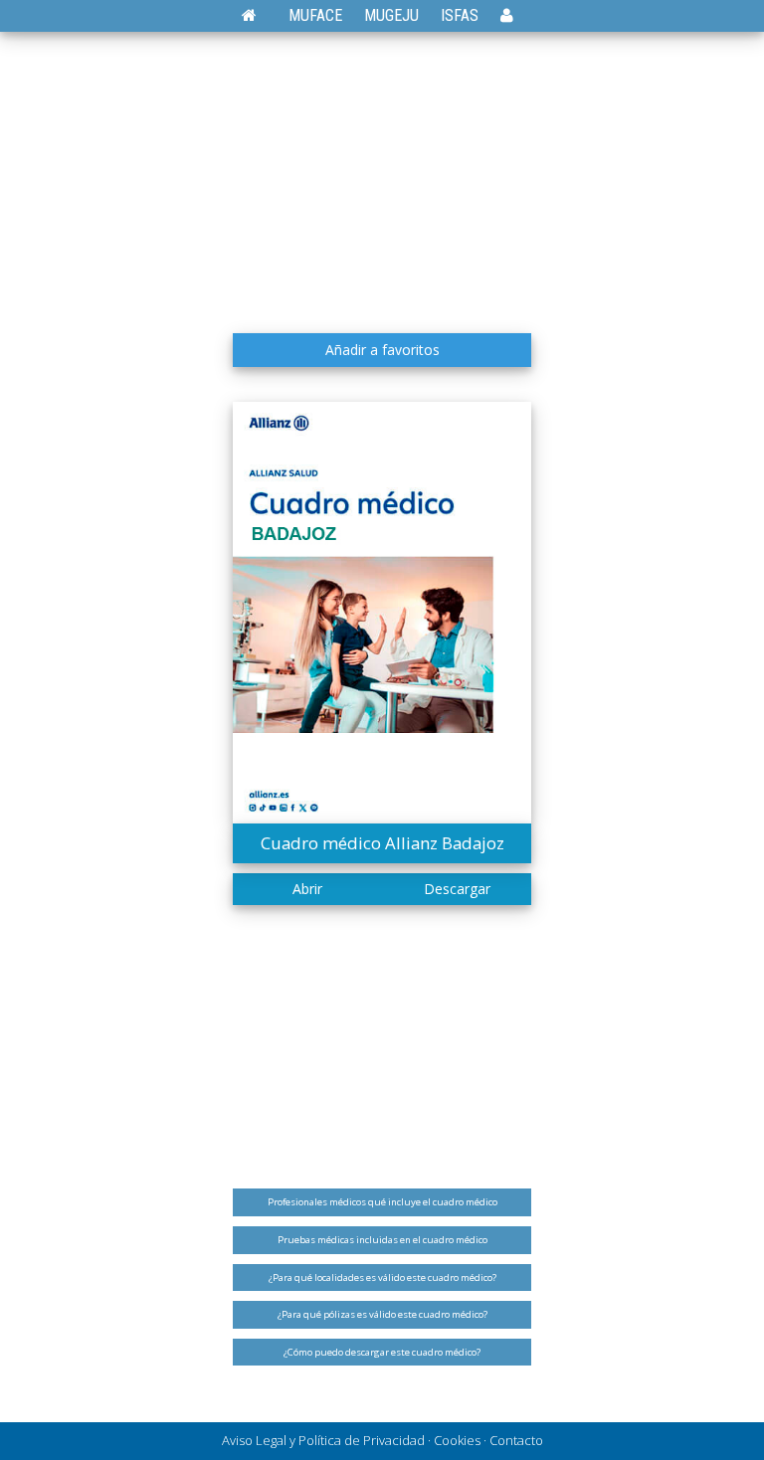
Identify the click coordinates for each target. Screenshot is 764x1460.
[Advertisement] (382, 174)
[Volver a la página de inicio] (259, 15)
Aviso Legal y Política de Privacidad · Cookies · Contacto (382, 1440)
